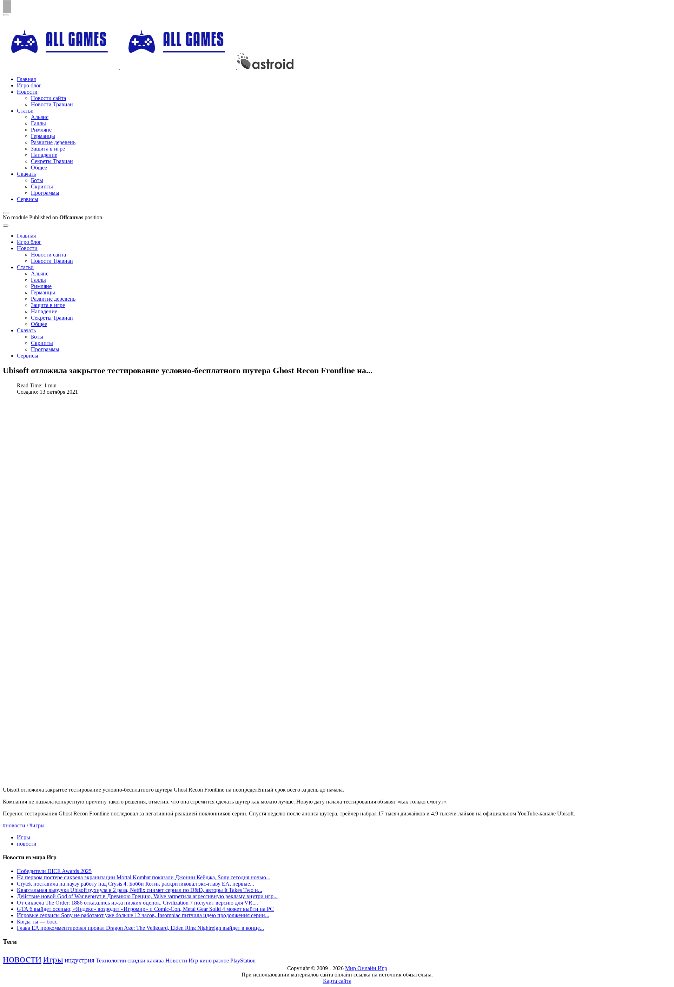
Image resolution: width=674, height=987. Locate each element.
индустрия (79, 960)
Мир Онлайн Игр (366, 968)
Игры (23, 837)
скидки (136, 960)
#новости (14, 825)
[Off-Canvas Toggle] (5, 213)
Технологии (111, 960)
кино (206, 960)
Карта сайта (337, 981)
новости (27, 844)
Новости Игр (181, 960)
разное (221, 961)
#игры (37, 825)
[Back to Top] (7, 6)
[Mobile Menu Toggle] (5, 15)
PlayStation (243, 960)
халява (155, 960)
